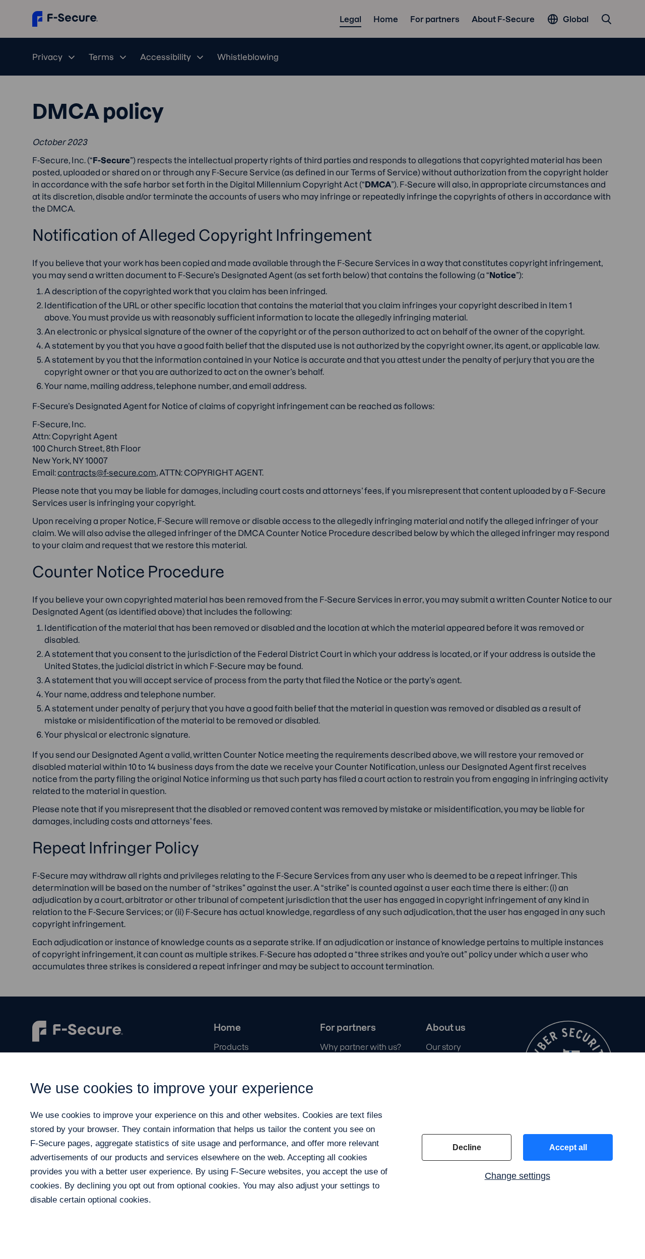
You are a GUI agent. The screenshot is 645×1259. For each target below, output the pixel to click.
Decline (467, 1147)
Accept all (568, 1147)
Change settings (517, 1176)
